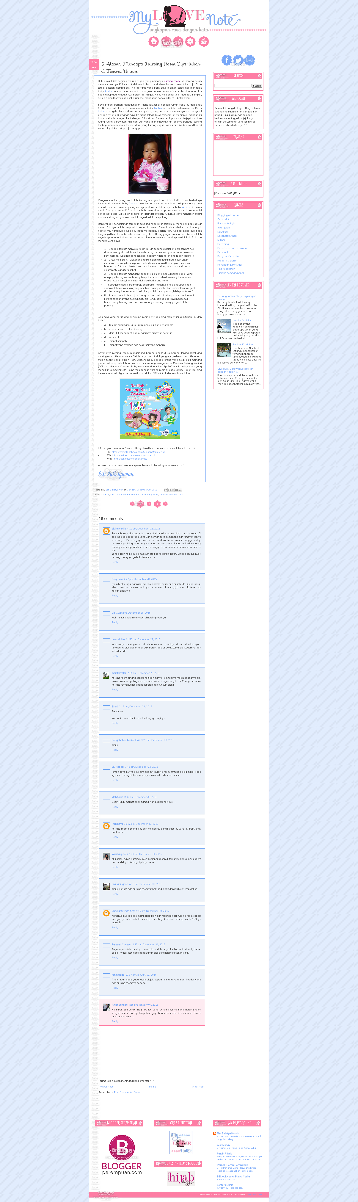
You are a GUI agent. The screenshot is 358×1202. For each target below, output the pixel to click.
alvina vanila (119, 528)
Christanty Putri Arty (123, 910)
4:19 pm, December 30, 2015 (145, 884)
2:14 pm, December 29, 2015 (143, 672)
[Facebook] (227, 60)
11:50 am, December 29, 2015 (143, 639)
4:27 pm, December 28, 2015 (140, 579)
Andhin (109, 91)
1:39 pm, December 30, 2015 (145, 853)
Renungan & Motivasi (229, 264)
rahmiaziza (118, 974)
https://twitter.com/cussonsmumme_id (133, 455)
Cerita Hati (223, 219)
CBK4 (113, 494)
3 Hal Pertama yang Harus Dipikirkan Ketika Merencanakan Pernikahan (237, 1169)
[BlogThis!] (169, 490)
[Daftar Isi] (191, 42)
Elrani (115, 706)
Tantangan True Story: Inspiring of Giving (236, 298)
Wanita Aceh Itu (242, 320)
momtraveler (119, 672)
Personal (222, 252)
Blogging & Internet (228, 215)
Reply (115, 561)
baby (101, 111)
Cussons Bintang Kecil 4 (130, 494)
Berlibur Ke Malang (243, 344)
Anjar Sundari (120, 1004)
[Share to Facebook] (176, 490)
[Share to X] (173, 490)
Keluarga (222, 231)
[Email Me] (249, 60)
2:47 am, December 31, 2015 (148, 944)
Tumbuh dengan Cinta (171, 494)
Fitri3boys (117, 823)
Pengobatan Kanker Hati (126, 740)
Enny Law (117, 579)
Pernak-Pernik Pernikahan (232, 1164)
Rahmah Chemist (121, 944)
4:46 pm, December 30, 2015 (152, 910)
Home (152, 1086)
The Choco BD (254, 1194)
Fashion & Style (226, 223)
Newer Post (106, 1086)
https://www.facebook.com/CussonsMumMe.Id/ (138, 451)
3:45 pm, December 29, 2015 (141, 766)
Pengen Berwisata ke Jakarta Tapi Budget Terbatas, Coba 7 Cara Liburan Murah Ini (239, 1158)
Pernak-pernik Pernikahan (232, 248)
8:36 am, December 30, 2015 (140, 796)
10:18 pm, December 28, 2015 (133, 612)
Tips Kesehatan (226, 268)
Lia (113, 612)
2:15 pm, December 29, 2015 (135, 706)
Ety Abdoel (118, 766)
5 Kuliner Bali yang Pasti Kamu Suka (236, 1147)
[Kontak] (179, 42)
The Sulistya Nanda (228, 1133)
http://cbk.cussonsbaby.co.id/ (130, 458)
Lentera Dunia (225, 1184)
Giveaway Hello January (230, 1187)
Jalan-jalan (223, 227)
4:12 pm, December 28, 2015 (143, 528)
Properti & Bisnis (227, 260)
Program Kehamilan (228, 256)
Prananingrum (120, 884)
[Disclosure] (203, 42)
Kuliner (221, 239)
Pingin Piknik (224, 1153)
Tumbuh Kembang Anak (230, 272)
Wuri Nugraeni (120, 853)
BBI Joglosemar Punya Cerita (233, 1176)
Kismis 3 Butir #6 (226, 1179)
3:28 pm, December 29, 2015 (157, 740)
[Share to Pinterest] (180, 490)
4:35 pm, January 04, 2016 (143, 1004)
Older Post (198, 1086)
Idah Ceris (117, 796)
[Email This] (166, 490)
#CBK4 (105, 494)
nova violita (118, 639)
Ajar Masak (223, 1144)
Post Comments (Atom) (127, 1092)
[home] (154, 42)
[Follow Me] (238, 60)
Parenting (223, 243)
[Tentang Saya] (167, 42)
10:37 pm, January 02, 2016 (141, 974)
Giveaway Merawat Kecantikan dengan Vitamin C (235, 370)
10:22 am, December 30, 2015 (141, 823)
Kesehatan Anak (227, 235)
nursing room (151, 494)
